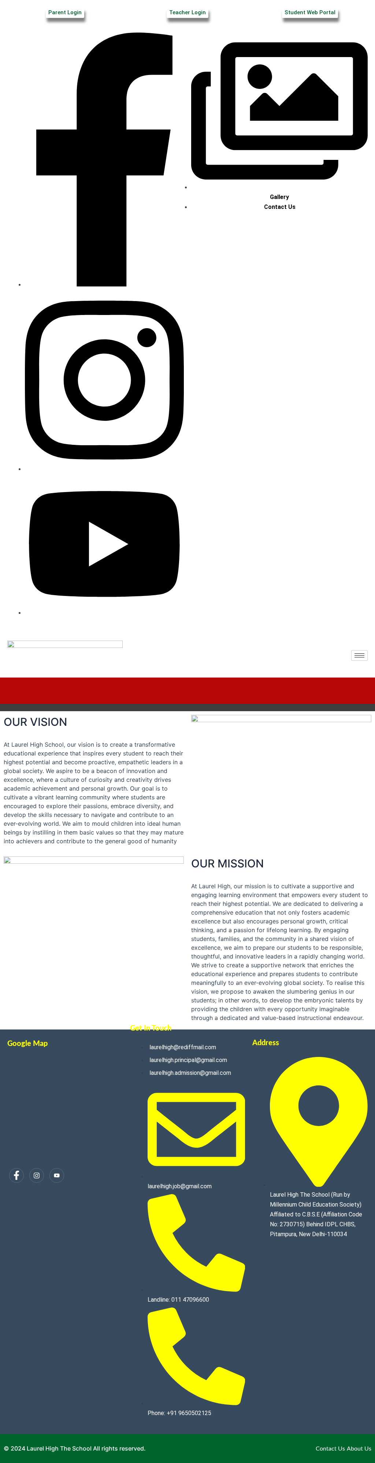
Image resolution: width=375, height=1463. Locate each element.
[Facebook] (16, 1175)
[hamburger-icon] (359, 655)
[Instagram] (36, 1175)
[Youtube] (56, 1175)
